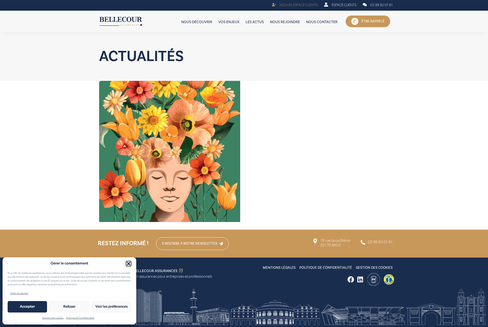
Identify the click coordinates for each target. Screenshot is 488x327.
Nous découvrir (196, 22)
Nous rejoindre (285, 22)
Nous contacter (322, 22)
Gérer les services (19, 293)
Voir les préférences (111, 307)
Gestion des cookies (53, 318)
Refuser (69, 307)
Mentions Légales (279, 267)
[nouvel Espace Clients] (295, 5)
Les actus (255, 22)
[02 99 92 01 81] (378, 5)
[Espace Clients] (340, 5)
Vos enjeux (228, 22)
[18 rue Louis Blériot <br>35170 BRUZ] (331, 243)
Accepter (27, 307)
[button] (128, 263)
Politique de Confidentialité (80, 318)
